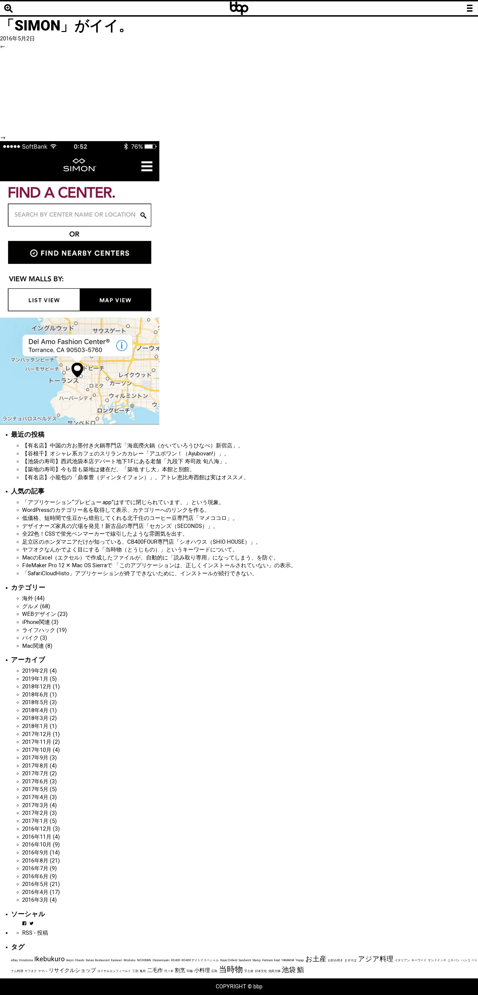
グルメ (30, 606)
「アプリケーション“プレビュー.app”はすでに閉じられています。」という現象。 (123, 502)
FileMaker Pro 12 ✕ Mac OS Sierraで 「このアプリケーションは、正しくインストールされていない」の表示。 (159, 565)
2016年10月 (36, 844)
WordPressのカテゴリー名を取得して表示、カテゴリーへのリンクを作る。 (116, 510)
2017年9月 (35, 757)
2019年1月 (35, 678)
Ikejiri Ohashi (75, 960)
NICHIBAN (144, 960)
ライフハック (38, 630)
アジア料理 (375, 959)
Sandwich (245, 960)
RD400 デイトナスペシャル (200, 960)
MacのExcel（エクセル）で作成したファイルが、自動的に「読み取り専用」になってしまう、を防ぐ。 (150, 557)
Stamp (257, 960)
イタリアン (402, 960)
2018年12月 (36, 686)
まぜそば (350, 960)
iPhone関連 (36, 622)
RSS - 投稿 (35, 932)
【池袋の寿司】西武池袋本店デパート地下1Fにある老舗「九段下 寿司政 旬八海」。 (126, 461)
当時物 (231, 969)
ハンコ (465, 960)
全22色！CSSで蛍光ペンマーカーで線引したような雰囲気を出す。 (105, 533)
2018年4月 (35, 710)
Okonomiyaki (161, 960)
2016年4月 (35, 892)
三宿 (135, 971)
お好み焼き (335, 960)
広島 (214, 971)
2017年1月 (35, 821)
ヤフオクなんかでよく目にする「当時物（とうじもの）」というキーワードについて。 (130, 549)
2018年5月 (35, 702)
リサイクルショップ (72, 970)
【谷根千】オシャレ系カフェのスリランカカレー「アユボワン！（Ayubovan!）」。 (126, 453)
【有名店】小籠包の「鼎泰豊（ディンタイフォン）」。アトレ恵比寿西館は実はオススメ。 (135, 477)
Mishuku (130, 960)
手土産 (248, 971)
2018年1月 (35, 726)
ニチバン (454, 960)
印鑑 (190, 971)
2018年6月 (35, 694)
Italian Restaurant (98, 960)
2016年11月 (36, 836)
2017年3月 (35, 805)
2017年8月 (35, 765)
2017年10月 (36, 750)
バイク (30, 637)
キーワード (419, 960)
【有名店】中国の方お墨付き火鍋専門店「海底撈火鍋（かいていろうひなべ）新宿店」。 (132, 445)
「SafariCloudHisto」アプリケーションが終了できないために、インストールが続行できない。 (140, 573)
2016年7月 (35, 868)
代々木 (168, 971)
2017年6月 (35, 781)
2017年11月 (36, 742)
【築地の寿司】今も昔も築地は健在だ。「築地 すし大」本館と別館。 (108, 469)
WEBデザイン (39, 614)
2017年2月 (35, 813)
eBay (14, 960)
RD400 (175, 960)
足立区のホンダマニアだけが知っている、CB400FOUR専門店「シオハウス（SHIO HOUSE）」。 (141, 541)
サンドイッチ (437, 960)
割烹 (180, 970)
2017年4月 (35, 797)
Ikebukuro (49, 959)
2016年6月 (35, 876)
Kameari (116, 960)
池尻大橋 (274, 971)
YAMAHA (287, 960)
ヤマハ (42, 971)
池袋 (289, 970)
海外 (27, 598)
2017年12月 (36, 734)
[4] (79, 282)
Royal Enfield (228, 960)
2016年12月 (36, 828)
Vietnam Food (271, 960)
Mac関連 (33, 645)
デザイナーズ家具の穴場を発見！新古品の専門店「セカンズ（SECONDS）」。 (120, 526)
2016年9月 (35, 852)
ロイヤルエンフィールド (114, 971)
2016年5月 (35, 884)
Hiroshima (26, 960)
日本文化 (261, 971)
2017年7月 (35, 773)
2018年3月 (35, 718)
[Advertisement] (239, 92)
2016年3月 (35, 899)
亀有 (143, 971)
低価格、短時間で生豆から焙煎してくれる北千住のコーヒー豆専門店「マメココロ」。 (130, 518)
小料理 (202, 970)
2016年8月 (35, 860)
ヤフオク (31, 971)
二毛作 (155, 970)
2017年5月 (35, 789)
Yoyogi (299, 960)
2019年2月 (35, 670)
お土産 (315, 959)
